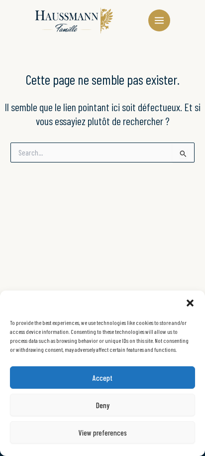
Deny (102, 405)
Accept (102, 377)
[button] (190, 303)
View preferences (103, 432)
